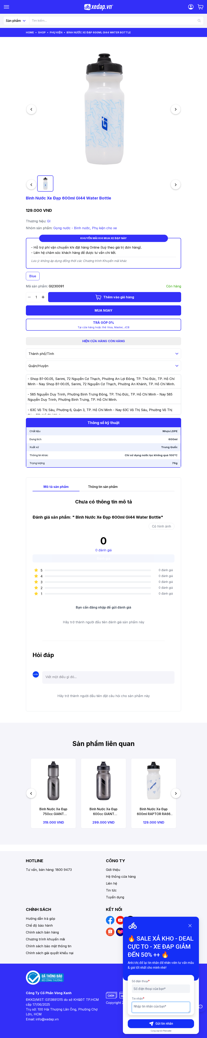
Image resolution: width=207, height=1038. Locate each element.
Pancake (167, 1031)
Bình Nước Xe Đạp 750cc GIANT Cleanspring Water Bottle (53, 811)
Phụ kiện (56, 32)
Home (30, 32)
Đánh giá (103, 558)
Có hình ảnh (161, 526)
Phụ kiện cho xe (104, 228)
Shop (42, 32)
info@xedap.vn (47, 1019)
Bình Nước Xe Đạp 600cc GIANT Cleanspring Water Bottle (103, 811)
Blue (32, 276)
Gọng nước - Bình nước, (72, 228)
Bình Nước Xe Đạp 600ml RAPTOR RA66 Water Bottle (153, 811)
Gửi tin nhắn (164, 1023)
